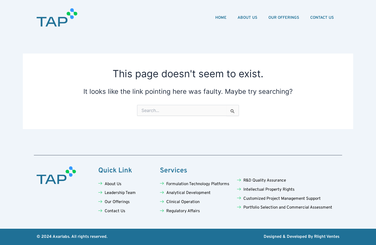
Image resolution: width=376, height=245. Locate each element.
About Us (247, 17)
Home (221, 17)
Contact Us (322, 17)
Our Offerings (283, 17)
